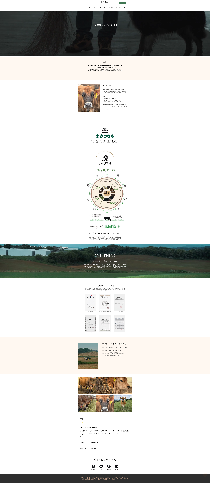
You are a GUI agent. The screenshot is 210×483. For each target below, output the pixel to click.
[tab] (83, 422)
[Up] (205, 475)
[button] (90, 7)
